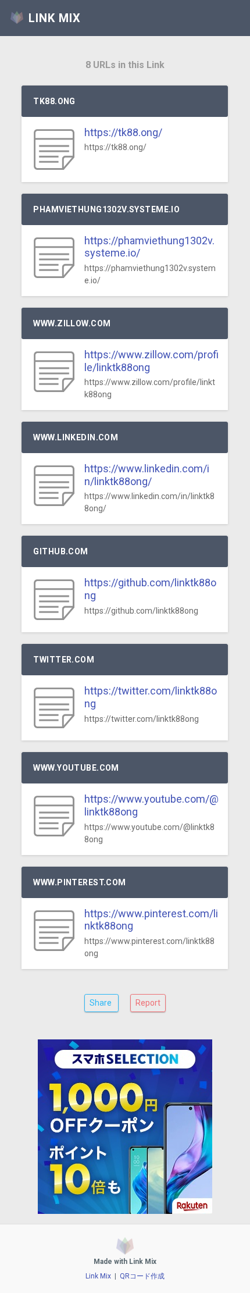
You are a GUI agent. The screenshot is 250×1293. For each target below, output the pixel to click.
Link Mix (98, 1276)
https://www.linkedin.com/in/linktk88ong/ (146, 474)
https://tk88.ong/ (123, 132)
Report (147, 1002)
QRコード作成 (142, 1276)
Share (101, 1002)
